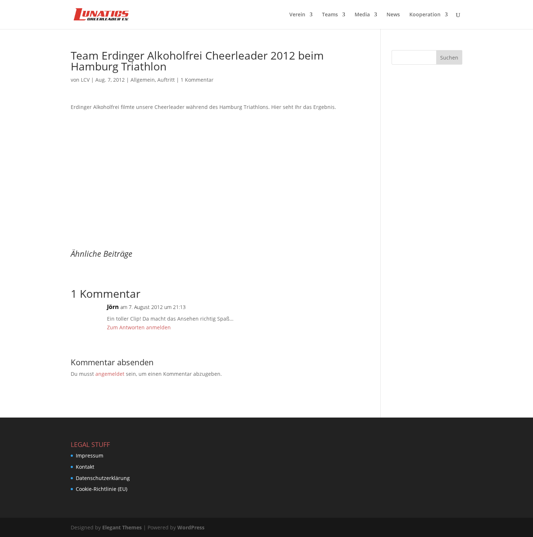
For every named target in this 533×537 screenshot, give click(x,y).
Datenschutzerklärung (103, 478)
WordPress (190, 527)
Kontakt (85, 466)
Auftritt (166, 79)
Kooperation (425, 15)
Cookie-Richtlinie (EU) (101, 488)
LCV (85, 79)
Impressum (89, 455)
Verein (297, 15)
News (393, 15)
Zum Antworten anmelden (139, 327)
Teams (330, 15)
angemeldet (109, 373)
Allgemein (143, 79)
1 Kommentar (197, 79)
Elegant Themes (122, 527)
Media (362, 15)
